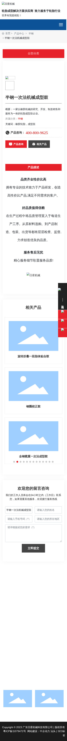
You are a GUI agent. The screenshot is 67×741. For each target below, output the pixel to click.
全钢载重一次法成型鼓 (33, 456)
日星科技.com (41, 643)
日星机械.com (22, 643)
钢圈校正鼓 (33, 406)
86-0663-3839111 (29, 623)
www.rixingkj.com (24, 638)
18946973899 (22, 613)
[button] (14, 462)
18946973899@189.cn (22, 633)
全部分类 (33, 53)
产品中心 (19, 33)
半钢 (31, 33)
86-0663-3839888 (24, 628)
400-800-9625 (37, 132)
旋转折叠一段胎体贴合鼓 (33, 356)
